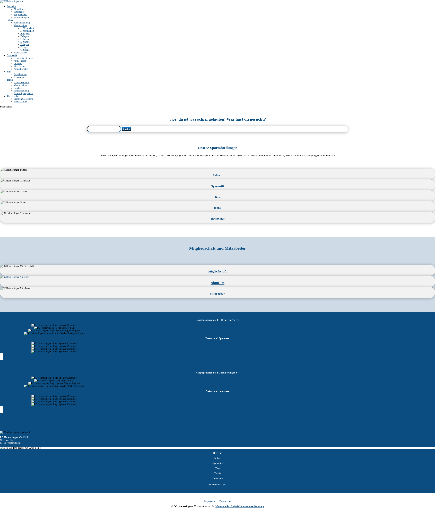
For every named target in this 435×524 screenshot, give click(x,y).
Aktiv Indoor (20, 61)
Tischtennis (12, 96)
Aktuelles (18, 9)
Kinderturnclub (21, 69)
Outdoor (18, 63)
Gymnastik (12, 55)
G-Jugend (25, 50)
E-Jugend (24, 44)
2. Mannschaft (27, 31)
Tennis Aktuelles (21, 82)
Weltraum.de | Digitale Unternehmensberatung (239, 506)
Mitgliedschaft (20, 14)
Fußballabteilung (22, 22)
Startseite (11, 6)
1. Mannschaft (27, 28)
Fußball (10, 20)
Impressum (209, 501)
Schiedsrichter (20, 52)
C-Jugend (24, 39)
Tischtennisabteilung (23, 99)
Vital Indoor (19, 66)
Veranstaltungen (21, 17)
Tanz (9, 71)
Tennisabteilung (21, 90)
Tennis (10, 80)
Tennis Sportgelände (23, 93)
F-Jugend (24, 47)
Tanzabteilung (20, 74)
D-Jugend (25, 41)
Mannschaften (20, 25)
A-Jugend (25, 33)
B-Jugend (24, 36)
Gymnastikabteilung (23, 58)
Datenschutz (225, 501)
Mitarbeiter (19, 12)
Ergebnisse (19, 88)
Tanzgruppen (20, 77)
